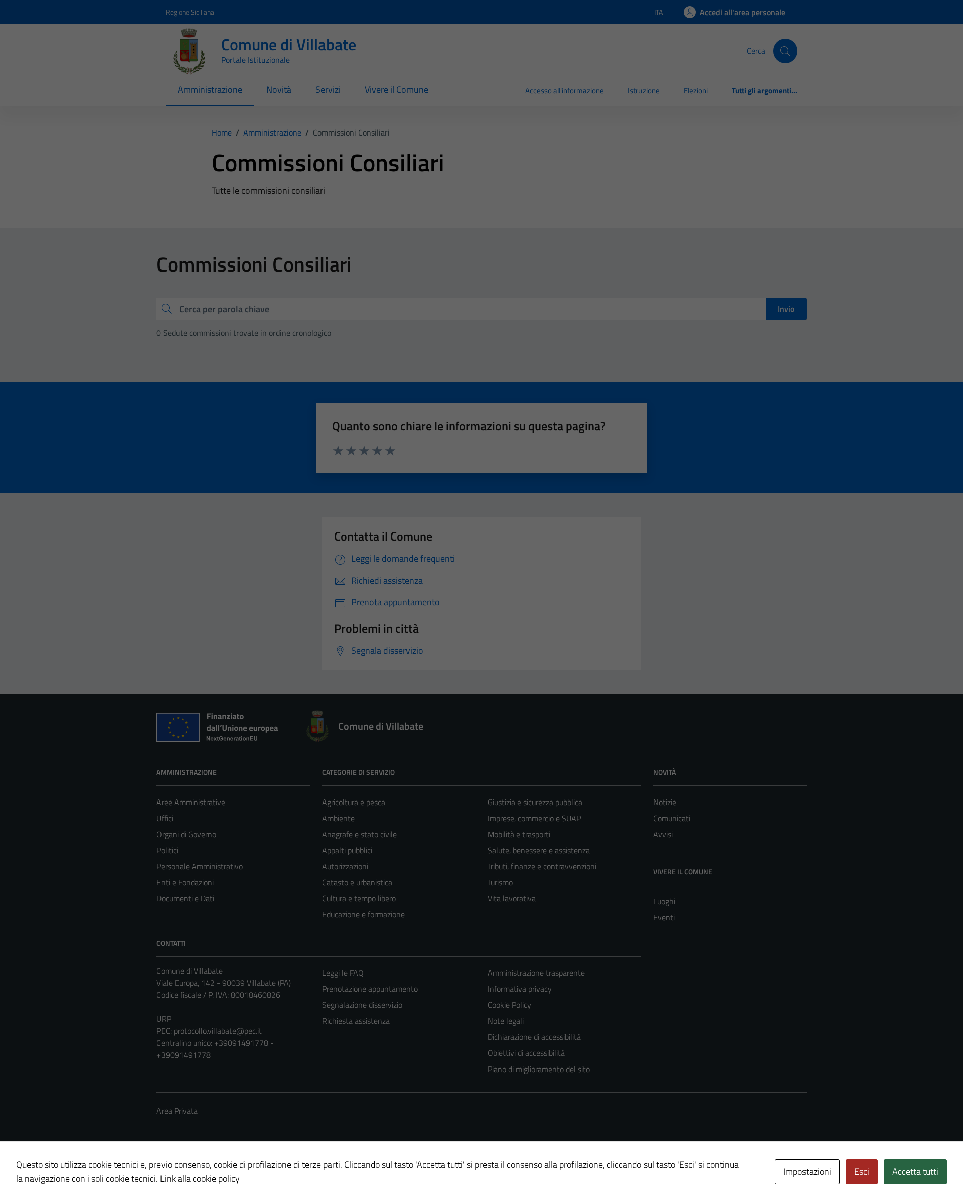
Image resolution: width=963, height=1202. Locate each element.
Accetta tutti (915, 1171)
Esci (861, 1171)
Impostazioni (807, 1171)
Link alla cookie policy (200, 1178)
